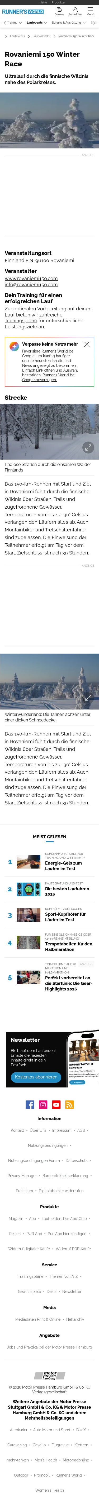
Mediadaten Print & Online (37, 1319)
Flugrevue (60, 1445)
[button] (49, 120)
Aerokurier (18, 1430)
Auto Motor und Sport (51, 1430)
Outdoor (21, 1475)
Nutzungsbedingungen (48, 1145)
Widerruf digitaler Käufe (29, 1249)
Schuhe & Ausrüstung (66, 22)
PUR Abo (34, 1234)
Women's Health (49, 1490)
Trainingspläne (21, 320)
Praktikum (24, 1191)
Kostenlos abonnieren (36, 1077)
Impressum (62, 1130)
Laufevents (35, 22)
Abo (32, 1219)
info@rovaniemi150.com (31, 284)
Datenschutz (76, 1160)
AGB (81, 1130)
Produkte (58, 2)
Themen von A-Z (63, 1276)
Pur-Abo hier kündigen (67, 1234)
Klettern (81, 1445)
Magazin (16, 1219)
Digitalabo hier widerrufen (61, 1191)
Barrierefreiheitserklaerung (65, 1176)
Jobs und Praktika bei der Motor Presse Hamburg (49, 1347)
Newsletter (71, 1291)
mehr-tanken (18, 1460)
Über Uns (38, 1130)
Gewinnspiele (29, 1291)
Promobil (42, 1475)
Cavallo (39, 1445)
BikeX (81, 1430)
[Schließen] (86, 344)
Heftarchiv (75, 1319)
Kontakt (17, 1130)
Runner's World (68, 1475)
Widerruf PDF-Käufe (73, 1249)
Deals (51, 1291)
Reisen (15, 1234)
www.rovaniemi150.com (31, 278)
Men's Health (46, 1460)
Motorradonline (76, 1460)
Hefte (43, 2)
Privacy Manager (22, 1176)
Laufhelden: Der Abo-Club (64, 1219)
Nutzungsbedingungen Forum (34, 1160)
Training (12, 22)
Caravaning (17, 1445)
